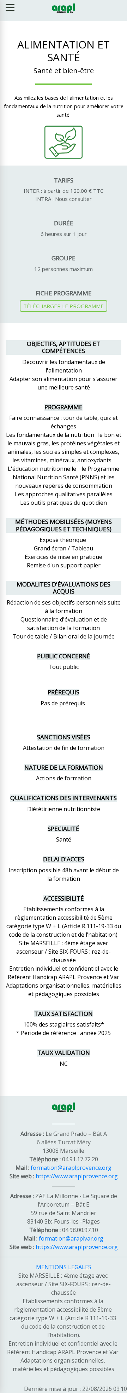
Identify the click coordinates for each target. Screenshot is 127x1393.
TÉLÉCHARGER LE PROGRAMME (63, 306)
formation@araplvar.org (71, 1238)
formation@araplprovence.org (71, 1168)
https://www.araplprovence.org (77, 1176)
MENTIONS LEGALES (63, 1267)
